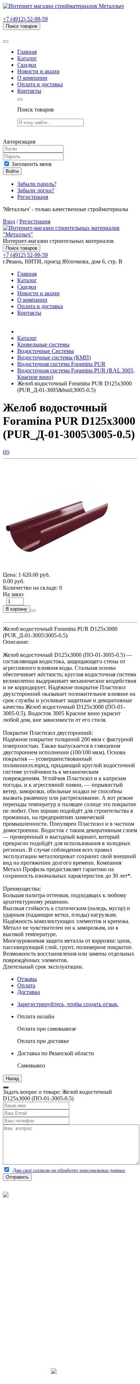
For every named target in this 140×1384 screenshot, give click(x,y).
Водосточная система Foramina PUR (61, 364)
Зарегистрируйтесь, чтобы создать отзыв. (67, 1004)
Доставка (28, 992)
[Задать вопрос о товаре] (33, 611)
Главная (27, 52)
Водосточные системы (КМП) (54, 357)
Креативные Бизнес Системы (70, 1378)
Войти (12, 171)
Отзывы (27, 979)
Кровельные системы (43, 344)
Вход (9, 221)
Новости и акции (38, 71)
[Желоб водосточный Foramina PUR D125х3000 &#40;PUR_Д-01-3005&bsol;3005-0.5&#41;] (57, 568)
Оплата (26, 985)
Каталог (27, 58)
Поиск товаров (21, 26)
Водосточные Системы (45, 351)
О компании (32, 78)
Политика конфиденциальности (42, 1221)
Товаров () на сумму (40, 33)
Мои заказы (31, 1307)
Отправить (17, 1177)
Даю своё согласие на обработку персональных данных (69, 1170)
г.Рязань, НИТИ (36, 1333)
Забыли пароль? (36, 184)
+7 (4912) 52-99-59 (25, 19)
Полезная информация (45, 1261)
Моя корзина (32, 1300)
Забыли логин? (35, 190)
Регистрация (32, 197)
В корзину (16, 609)
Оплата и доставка (40, 84)
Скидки (26, 65)
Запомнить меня (30, 164)
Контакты (29, 91)
